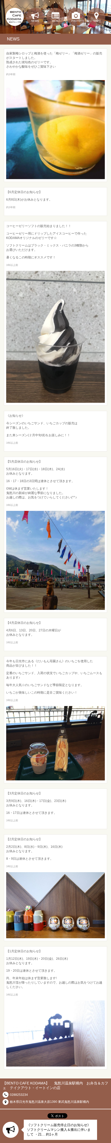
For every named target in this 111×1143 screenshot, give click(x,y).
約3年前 (10, 74)
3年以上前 (12, 265)
